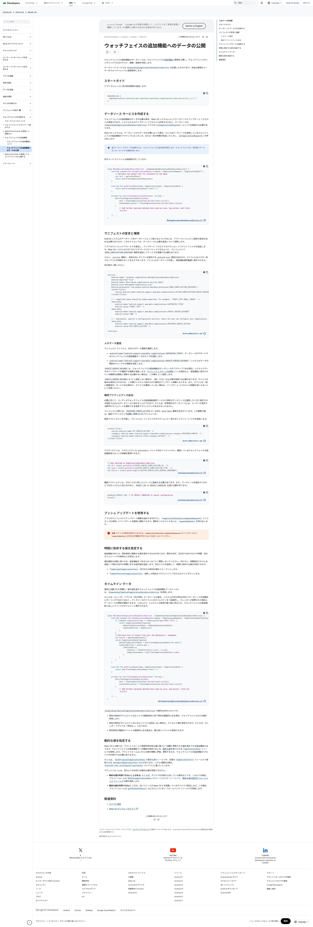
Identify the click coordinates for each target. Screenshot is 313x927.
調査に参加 (271, 889)
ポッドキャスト (42, 900)
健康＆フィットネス (89, 885)
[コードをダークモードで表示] (204, 93)
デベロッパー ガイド (228, 881)
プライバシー (87, 893)
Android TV (132, 893)
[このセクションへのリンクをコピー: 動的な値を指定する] (133, 740)
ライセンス (53, 921)
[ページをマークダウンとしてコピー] (115, 52)
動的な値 (167, 749)
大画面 (130, 877)
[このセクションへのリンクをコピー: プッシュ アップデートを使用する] (151, 513)
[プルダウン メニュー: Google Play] (95, 3)
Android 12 (178, 896)
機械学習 (85, 881)
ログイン (306, 3)
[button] (14, 37)
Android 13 (178, 893)
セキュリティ (41, 885)
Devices (20, 12)
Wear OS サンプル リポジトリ (122, 809)
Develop (7, 12)
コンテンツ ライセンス (141, 829)
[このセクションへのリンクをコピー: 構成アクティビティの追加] (135, 395)
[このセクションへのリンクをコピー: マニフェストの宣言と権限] (142, 233)
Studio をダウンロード (229, 889)
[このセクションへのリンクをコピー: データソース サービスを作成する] (151, 114)
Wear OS (32, 12)
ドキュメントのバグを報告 (277, 881)
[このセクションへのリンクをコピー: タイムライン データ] (133, 584)
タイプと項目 (115, 804)
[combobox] (245, 3)
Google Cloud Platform (106, 910)
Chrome (78, 910)
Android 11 (178, 900)
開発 (71, 3)
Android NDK (226, 893)
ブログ (107, 3)
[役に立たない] (207, 37)
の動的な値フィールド (140, 760)
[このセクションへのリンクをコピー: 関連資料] (119, 799)
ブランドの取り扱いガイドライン (72, 921)
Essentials (30, 3)
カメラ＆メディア (89, 889)
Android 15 (178, 885)
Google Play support (274, 885)
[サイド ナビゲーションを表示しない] (29, 922)
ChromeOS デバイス (136, 885)
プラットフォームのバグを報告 (279, 877)
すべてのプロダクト (128, 910)
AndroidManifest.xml (192, 333)
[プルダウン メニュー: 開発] (76, 3)
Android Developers (111, 37)
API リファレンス (227, 885)
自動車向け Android (136, 889)
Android (39, 877)
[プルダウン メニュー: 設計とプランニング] (63, 3)
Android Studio (292, 3)
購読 (286, 921)
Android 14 (178, 889)
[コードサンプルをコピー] (207, 93)
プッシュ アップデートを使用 (160, 371)
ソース (38, 889)
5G (83, 896)
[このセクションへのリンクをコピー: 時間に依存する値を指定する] (144, 548)
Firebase (89, 910)
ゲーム (84, 877)
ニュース (39, 893)
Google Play (87, 3)
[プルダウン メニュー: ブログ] (113, 3)
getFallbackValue (136, 788)
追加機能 (169, 60)
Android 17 (178, 877)
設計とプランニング (52, 3)
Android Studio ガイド (229, 877)
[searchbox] (16, 22)
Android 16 (178, 881)
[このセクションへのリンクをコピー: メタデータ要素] (123, 343)
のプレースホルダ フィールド (153, 778)
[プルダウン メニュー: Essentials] (37, 3)
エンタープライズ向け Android (48, 881)
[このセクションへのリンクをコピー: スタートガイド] (127, 81)
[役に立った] (203, 37)
